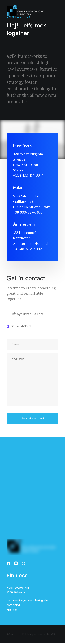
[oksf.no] (26, 11)
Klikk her (11, 610)
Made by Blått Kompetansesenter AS (30, 634)
